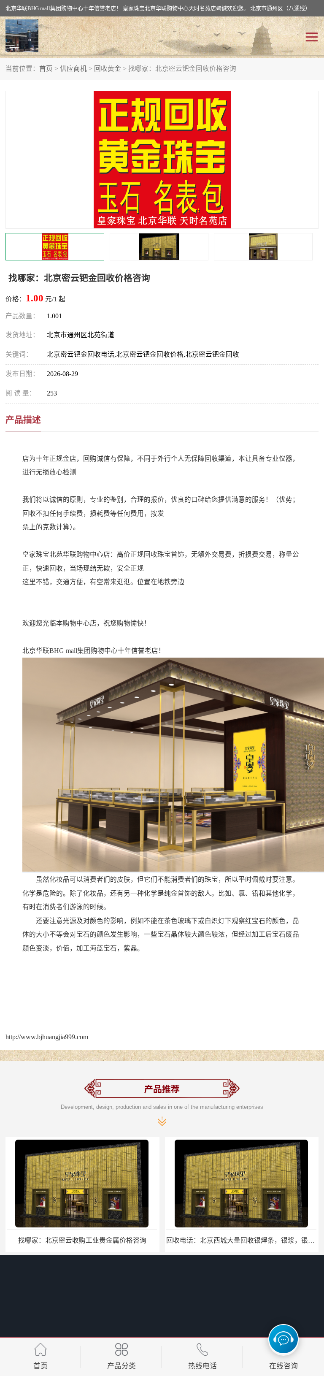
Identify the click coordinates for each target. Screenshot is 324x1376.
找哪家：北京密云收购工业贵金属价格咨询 (82, 1240)
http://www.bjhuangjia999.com (46, 1036)
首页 (46, 68)
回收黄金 (107, 68)
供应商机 (73, 68)
